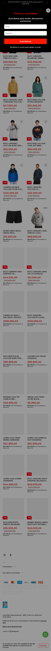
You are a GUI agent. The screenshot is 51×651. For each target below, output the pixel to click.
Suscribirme (25, 41)
